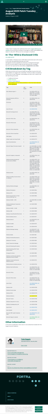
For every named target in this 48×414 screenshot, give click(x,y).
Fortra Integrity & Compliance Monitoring (18, 354)
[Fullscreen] (41, 45)
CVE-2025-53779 (10, 57)
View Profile (24, 345)
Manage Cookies (39, 411)
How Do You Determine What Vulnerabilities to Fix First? (22, 368)
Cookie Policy (30, 406)
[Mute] (36, 45)
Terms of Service (11, 407)
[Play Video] (7, 45)
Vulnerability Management (14, 361)
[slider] (23, 45)
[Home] (2, 1)
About (9, 396)
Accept (38, 407)
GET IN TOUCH (11, 399)
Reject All (39, 409)
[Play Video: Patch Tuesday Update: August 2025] (24, 34)
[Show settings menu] (39, 45)
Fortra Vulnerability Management (16, 352)
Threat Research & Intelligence (15, 359)
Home (7, 8)
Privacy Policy (25, 406)
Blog (11, 8)
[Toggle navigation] (46, 1)
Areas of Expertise (12, 393)
